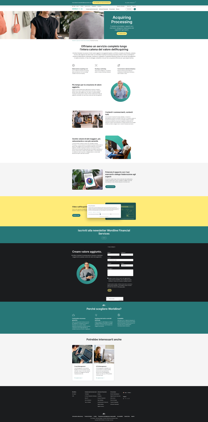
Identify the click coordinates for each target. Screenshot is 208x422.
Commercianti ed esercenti (92, 9)
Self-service (112, 398)
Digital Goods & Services (115, 396)
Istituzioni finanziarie (103, 9)
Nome (109, 252)
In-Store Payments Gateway (91, 396)
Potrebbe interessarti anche (104, 339)
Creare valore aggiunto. (87, 251)
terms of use (110, 285)
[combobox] (127, 265)
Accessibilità (120, 416)
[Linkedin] (123, 398)
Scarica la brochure (110, 186)
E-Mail (109, 257)
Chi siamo (74, 394)
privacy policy (122, 286)
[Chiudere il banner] (135, 3)
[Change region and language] (131, 392)
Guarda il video (75, 216)
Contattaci (129, 9)
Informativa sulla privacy (77, 416)
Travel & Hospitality (114, 402)
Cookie (95, 416)
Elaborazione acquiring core (80, 69)
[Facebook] (125, 398)
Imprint (132, 416)
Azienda (109, 263)
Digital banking (100, 404)
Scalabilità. (120, 318)
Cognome (123, 252)
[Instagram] (128, 398)
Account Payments (101, 398)
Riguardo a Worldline (121, 6)
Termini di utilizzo (88, 416)
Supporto (134, 6)
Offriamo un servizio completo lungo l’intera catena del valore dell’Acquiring (104, 48)
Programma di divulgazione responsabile (107, 416)
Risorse (117, 9)
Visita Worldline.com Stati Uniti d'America (101, 2)
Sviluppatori (94, 6)
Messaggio (110, 268)
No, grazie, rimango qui (129, 2)
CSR (73, 396)
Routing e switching (100, 69)
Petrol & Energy (113, 400)
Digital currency (101, 406)
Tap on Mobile (88, 402)
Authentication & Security (103, 402)
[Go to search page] (135, 9)
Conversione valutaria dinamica (126, 69)
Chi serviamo (112, 9)
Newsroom (129, 6)
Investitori (99, 6)
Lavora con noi (87, 6)
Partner (82, 6)
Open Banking (100, 400)
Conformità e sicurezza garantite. (78, 319)
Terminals (87, 394)
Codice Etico (127, 416)
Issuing (99, 394)
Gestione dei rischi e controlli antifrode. (103, 319)
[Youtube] (127, 398)
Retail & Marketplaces (114, 394)
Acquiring (99, 396)
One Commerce (88, 400)
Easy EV (86, 398)
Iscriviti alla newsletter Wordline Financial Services (104, 232)
